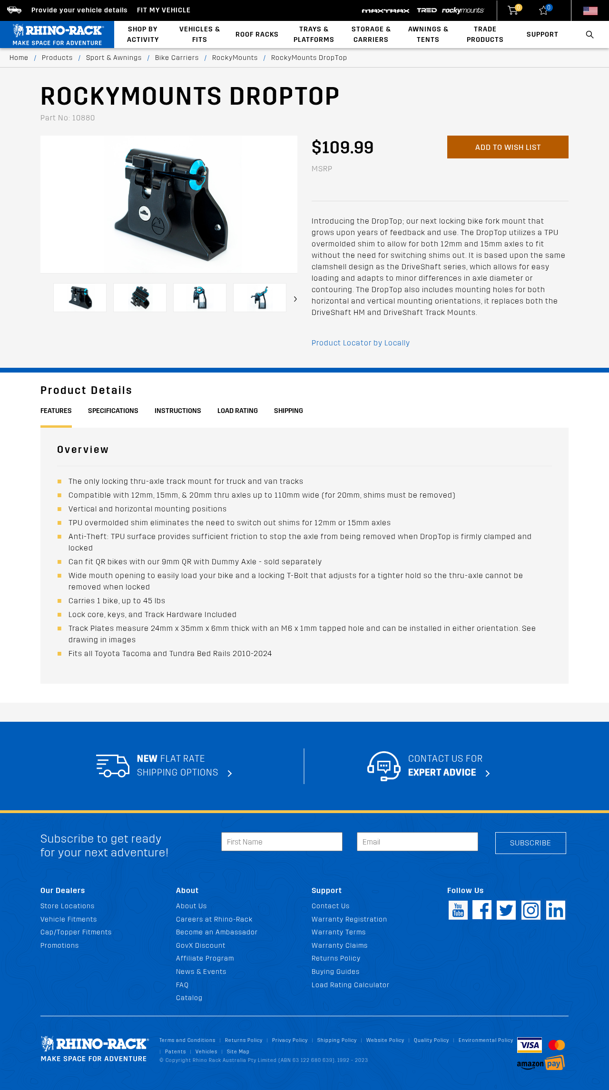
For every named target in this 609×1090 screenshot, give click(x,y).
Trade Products (485, 34)
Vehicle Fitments (68, 919)
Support (543, 34)
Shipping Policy (337, 1040)
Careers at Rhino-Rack (214, 919)
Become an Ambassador (217, 932)
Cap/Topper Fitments (76, 932)
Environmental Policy (486, 1040)
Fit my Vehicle (164, 10)
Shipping (288, 411)
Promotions (59, 946)
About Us (191, 906)
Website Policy (385, 1040)
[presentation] (295, 299)
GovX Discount (201, 946)
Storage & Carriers (371, 34)
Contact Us (331, 906)
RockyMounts (235, 58)
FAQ (182, 985)
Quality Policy (431, 1040)
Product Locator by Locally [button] (361, 342)
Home (19, 58)
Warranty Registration (349, 919)
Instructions (178, 411)
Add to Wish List (508, 147)
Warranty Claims (340, 946)
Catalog (189, 998)
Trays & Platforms (314, 34)
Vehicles (206, 1052)
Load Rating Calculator (351, 985)
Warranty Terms (339, 932)
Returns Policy (336, 958)
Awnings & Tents (428, 34)
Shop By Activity (143, 34)
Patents (175, 1052)
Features (56, 411)
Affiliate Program (205, 958)
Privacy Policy (290, 1040)
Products (57, 58)
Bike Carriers (177, 58)
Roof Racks (257, 34)
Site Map (238, 1052)
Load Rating (237, 411)
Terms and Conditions (187, 1040)
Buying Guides (336, 972)
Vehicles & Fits (199, 34)
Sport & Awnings (114, 58)
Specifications (113, 411)
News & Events (201, 972)
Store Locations (67, 906)
